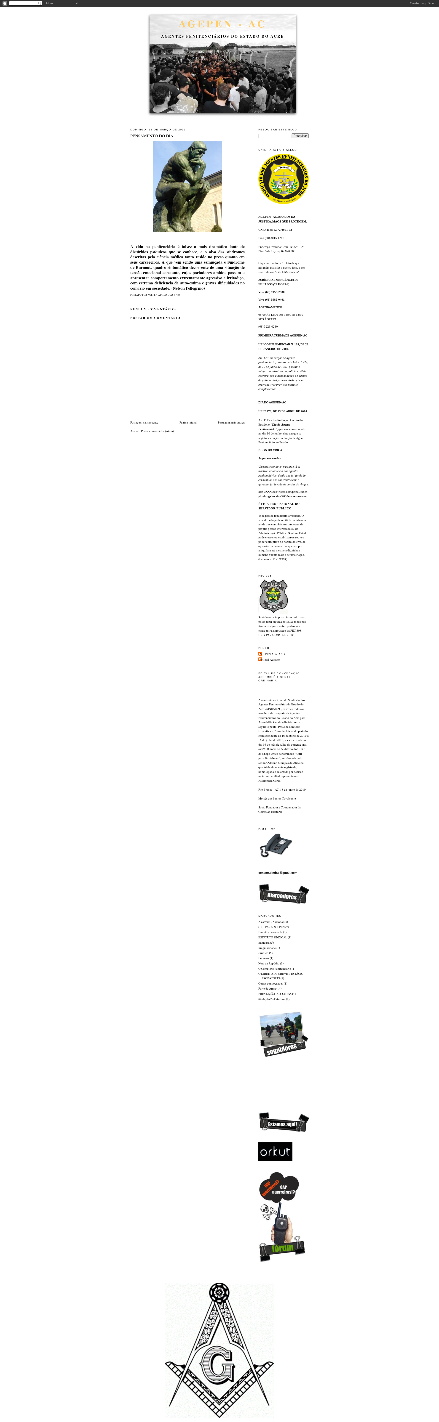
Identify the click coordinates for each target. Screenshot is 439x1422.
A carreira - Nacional (271, 922)
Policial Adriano (270, 659)
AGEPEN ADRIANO (272, 654)
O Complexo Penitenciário (274, 969)
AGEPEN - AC (223, 23)
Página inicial (188, 422)
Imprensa (264, 942)
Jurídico (263, 953)
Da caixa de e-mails (270, 932)
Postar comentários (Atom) (157, 431)
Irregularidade (267, 948)
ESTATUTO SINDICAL (272, 937)
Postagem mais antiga (231, 422)
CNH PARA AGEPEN (271, 927)
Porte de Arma (267, 988)
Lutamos (263, 958)
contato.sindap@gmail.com (277, 872)
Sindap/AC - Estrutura (271, 999)
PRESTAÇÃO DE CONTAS (275, 994)
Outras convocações (270, 983)
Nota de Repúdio (268, 963)
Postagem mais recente (144, 422)
